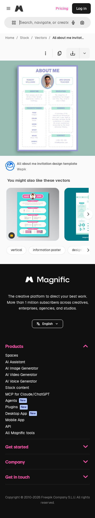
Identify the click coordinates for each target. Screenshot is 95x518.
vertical (16, 250)
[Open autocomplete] (11, 23)
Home (9, 38)
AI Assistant (15, 362)
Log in (81, 8)
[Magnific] (47, 281)
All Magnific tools (20, 432)
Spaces (11, 355)
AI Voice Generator (21, 381)
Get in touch (17, 477)
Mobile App (14, 419)
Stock (24, 38)
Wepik (21, 169)
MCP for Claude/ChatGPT (27, 394)
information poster (47, 250)
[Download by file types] (84, 53)
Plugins (16, 407)
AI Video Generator (21, 374)
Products (14, 346)
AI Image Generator (21, 368)
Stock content (17, 387)
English (47, 324)
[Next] (88, 214)
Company (15, 462)
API (8, 426)
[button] (47, 324)
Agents (15, 400)
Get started (16, 446)
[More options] (45, 53)
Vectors (41, 38)
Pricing (62, 8)
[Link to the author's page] (10, 166)
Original (33, 70)
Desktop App (20, 413)
